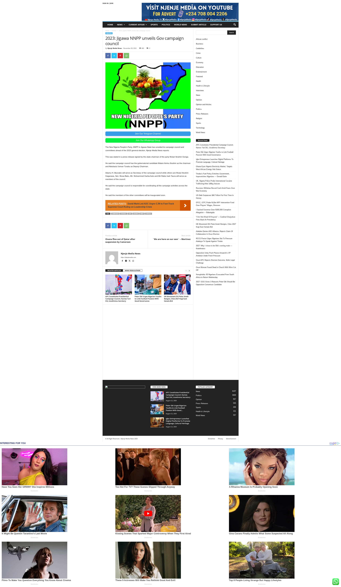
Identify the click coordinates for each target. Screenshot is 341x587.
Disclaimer (211, 439)
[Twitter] (114, 55)
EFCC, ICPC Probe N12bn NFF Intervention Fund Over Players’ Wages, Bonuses (215, 203)
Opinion (199, 100)
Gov (130, 214)
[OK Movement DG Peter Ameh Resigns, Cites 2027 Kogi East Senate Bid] (177, 285)
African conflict (202, 39)
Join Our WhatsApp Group (148, 140)
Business (199, 44)
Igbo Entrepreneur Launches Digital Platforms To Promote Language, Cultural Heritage (214, 160)
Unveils (148, 214)
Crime (198, 53)
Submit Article (198, 24)
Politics (166, 24)
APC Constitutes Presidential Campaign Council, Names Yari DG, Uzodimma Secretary (118, 298)
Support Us (216, 24)
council (123, 214)
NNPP (142, 214)
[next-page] (189, 270)
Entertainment (201, 72)
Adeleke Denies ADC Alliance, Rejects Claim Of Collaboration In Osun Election (214, 232)
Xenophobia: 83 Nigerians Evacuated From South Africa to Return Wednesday (215, 275)
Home (110, 24)
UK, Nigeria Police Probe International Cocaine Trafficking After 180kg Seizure (214, 182)
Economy (199, 62)
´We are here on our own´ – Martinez (171, 239)
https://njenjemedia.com (128, 257)
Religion (199, 118)
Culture (198, 58)
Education (200, 67)
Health (198, 81)
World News (180, 24)
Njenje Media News (114, 48)
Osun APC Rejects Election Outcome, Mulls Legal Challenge (215, 261)
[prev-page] (186, 270)
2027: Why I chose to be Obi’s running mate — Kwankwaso (214, 247)
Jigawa (135, 214)
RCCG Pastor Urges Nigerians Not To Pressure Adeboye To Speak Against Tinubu (214, 239)
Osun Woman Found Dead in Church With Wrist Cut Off (216, 268)
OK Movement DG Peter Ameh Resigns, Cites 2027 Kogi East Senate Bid (176, 298)
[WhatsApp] (126, 55)
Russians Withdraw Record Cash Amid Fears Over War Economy (215, 189)
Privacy (220, 439)
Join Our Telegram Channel (148, 134)
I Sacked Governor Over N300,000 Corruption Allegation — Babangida (213, 211)
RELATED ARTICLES (114, 270)
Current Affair (137, 24)
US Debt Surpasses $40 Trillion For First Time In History (215, 196)
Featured (199, 76)
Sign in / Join (108, 3)
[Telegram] (126, 261)
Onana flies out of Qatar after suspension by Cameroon (120, 240)
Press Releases (202, 114)
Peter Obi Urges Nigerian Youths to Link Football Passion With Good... (176, 408)
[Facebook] (108, 55)
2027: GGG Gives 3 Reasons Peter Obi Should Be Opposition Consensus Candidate (215, 283)
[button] (235, 25)
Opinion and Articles (203, 104)
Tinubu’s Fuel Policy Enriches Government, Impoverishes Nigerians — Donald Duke (213, 175)
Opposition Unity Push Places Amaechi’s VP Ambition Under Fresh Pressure (213, 254)
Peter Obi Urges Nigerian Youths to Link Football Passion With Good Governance (148, 298)
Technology (200, 128)
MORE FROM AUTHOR (132, 270)
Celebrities (200, 48)
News (120, 24)
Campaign (115, 214)
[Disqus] (148, 341)
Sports (154, 24)
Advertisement (231, 439)
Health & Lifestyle (203, 86)
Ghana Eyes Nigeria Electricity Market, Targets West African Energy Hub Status (214, 167)
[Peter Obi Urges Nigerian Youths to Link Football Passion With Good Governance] (148, 285)
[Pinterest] (120, 55)
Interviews (200, 90)
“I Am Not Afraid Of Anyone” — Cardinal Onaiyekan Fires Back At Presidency (215, 218)
